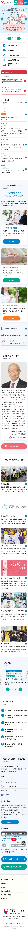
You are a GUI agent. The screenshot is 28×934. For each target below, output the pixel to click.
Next (25, 18)
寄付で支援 (21, 3)
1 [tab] (8, 34)
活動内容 (3, 883)
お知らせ (3, 887)
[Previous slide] (8, 689)
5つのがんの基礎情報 (13, 55)
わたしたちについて (13, 45)
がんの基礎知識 (5, 891)
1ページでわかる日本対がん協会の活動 (13, 60)
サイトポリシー (20, 923)
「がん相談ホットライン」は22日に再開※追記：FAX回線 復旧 (11, 160)
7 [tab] (19, 34)
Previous (2, 18)
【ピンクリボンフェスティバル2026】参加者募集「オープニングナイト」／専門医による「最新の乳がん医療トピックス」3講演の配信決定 (12, 132)
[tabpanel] (14, 19)
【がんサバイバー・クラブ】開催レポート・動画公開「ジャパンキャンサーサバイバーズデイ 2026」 (12, 147)
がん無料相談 (11, 50)
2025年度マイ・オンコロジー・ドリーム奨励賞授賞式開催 (12, 171)
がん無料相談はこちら (14, 866)
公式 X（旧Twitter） (12, 782)
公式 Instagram (11, 786)
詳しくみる (11, 241)
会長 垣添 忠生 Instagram (19, 437)
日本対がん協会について (8, 879)
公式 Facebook (11, 794)
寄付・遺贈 (4, 898)
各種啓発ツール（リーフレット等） (15, 64)
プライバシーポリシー (9, 923)
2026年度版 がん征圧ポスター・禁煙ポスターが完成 (12, 118)
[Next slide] (20, 689)
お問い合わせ (14, 859)
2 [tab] (10, 34)
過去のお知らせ (18, 102)
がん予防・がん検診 (6, 895)
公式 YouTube (11, 790)
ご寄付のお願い (14, 446)
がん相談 (16, 3)
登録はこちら (10, 822)
